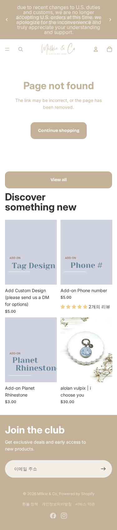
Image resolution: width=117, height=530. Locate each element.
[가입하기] (103, 469)
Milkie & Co (47, 493)
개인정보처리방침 (57, 504)
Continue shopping (58, 130)
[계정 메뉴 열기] (96, 49)
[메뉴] (7, 49)
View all (59, 179)
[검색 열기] (20, 49)
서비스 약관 (85, 504)
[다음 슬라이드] (110, 19)
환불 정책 (30, 504)
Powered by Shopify (77, 493)
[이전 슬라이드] (7, 19)
